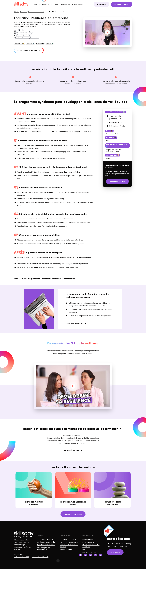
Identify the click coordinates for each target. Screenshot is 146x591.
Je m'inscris (115, 552)
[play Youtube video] (107, 32)
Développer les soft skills (46, 542)
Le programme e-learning (24, 34)
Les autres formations (73, 514)
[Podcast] (90, 555)
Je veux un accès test (74, 323)
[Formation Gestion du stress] (33, 490)
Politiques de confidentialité (40, 557)
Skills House (101, 4)
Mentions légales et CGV (21, 557)
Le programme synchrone (24, 32)
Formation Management (69, 542)
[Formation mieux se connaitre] (73, 490)
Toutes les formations (68, 539)
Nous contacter (88, 542)
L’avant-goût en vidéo (23, 36)
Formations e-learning (45, 539)
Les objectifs (19, 30)
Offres (34, 4)
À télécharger (77, 4)
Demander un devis (117, 181)
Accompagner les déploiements (43, 549)
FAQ (83, 550)
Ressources (65, 4)
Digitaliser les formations (46, 545)
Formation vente (66, 550)
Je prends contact (121, 4)
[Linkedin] (85, 555)
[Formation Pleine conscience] (112, 490)
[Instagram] (95, 555)
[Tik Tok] (100, 555)
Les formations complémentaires (27, 38)
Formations (44, 4)
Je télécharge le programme (29, 50)
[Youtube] (80, 555)
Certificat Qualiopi (89, 552)
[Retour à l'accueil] (21, 4)
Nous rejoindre (87, 539)
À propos (54, 4)
